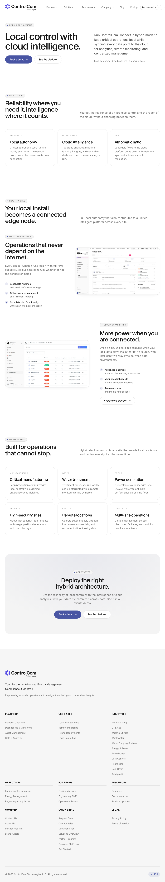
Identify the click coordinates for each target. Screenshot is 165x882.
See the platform (48, 59)
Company (106, 7)
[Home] (20, 673)
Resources (87, 7)
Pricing (134, 7)
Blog (122, 7)
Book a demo (17, 59)
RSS (156, 874)
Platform (50, 7)
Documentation (149, 7)
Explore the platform (115, 400)
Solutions (68, 7)
